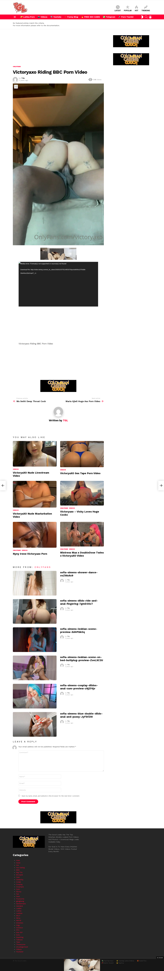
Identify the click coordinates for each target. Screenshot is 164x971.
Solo (18, 935)
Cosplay (19, 884)
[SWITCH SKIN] (142, 17)
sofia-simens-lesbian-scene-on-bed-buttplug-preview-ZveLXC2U (81, 659)
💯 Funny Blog (71, 17)
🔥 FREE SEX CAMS (90, 17)
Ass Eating (20, 868)
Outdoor (19, 928)
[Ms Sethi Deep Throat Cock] (3, 485)
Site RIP (19, 932)
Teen (18, 942)
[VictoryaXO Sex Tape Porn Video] (82, 454)
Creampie (20, 887)
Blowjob (19, 875)
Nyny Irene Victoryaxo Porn (30, 553)
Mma (18, 918)
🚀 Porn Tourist (126, 17)
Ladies (18, 908)
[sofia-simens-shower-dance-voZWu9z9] (35, 583)
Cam (18, 877)
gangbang (20, 901)
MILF (18, 916)
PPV (17, 930)
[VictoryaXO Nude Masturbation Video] (35, 494)
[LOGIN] (150, 17)
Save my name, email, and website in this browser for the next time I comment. (51, 796)
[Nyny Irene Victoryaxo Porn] (35, 535)
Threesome (20, 944)
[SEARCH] (146, 17)
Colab (18, 882)
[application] (58, 284)
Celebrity (19, 880)
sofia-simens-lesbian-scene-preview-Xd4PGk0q (78, 630)
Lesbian (19, 913)
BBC (18, 870)
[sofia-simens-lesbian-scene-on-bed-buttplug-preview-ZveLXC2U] (35, 668)
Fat (17, 894)
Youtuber (19, 952)
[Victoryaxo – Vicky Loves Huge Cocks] (82, 493)
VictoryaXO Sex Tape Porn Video (80, 473)
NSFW (18, 920)
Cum (18, 889)
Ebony (18, 892)
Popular (128, 11)
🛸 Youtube (55, 17)
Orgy (18, 925)
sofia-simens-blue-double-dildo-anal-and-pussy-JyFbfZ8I (81, 715)
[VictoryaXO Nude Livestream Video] (35, 454)
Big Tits (19, 872)
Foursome (20, 899)
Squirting (19, 937)
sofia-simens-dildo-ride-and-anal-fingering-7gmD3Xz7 (79, 602)
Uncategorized (22, 947)
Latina (18, 911)
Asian (18, 863)
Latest (118, 11)
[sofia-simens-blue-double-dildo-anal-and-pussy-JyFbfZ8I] (35, 724)
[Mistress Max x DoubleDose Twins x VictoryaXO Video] (82, 534)
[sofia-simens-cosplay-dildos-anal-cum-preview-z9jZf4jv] (35, 696)
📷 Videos (42, 17)
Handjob (19, 906)
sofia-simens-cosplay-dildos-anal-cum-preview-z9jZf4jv (79, 687)
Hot (136, 11)
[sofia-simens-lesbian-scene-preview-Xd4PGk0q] (35, 639)
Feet (18, 896)
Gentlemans (21, 904)
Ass (17, 865)
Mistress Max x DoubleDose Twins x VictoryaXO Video (82, 554)
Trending (145, 11)
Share (16, 87)
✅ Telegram (109, 17)
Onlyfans (64, 508)
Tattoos (19, 940)
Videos (16, 469)
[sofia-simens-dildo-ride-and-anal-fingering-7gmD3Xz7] (35, 611)
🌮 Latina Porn (27, 17)
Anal (18, 860)
